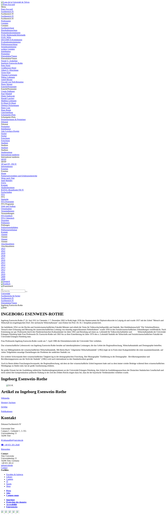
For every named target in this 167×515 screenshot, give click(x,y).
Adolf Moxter (6, 79)
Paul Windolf (6, 94)
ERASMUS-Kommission (11, 40)
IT (7, 481)
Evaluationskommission (11, 42)
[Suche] (2, 289)
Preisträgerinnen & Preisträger (13, 119)
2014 (3, 265)
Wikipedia (5, 398)
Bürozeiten (5, 449)
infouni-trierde (7, 465)
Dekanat (4, 122)
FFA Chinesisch (7, 218)
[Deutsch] (5, 281)
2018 (3, 256)
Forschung (5, 138)
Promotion (5, 54)
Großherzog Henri (8, 68)
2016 (3, 260)
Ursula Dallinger (8, 91)
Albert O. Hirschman (9, 70)
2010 (3, 274)
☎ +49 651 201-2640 (10, 445)
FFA (3, 194)
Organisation (6, 209)
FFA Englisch (6, 216)
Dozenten (5, 220)
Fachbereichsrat (7, 28)
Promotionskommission (10, 33)
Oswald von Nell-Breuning (12, 82)
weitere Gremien (8, 49)
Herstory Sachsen (8, 402)
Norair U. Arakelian (9, 61)
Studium (4, 143)
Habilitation (6, 51)
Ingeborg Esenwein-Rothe (12, 63)
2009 (3, 277)
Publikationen (6, 411)
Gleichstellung (7, 112)
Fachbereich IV (7, 11)
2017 (3, 258)
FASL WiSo (6, 37)
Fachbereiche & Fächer (10, 296)
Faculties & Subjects (14, 474)
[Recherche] (26, 291)
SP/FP (3, 159)
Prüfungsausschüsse (9, 44)
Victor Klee (6, 72)
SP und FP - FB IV (9, 164)
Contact (4, 468)
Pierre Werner (6, 84)
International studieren (10, 155)
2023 (3, 248)
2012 (3, 270)
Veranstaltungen (7, 211)
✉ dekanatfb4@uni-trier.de (12, 440)
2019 (3, 253)
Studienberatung (7, 187)
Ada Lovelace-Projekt (10, 131)
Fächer (4, 133)
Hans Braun (6, 110)
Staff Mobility (7, 180)
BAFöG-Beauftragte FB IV (12, 190)
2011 (3, 272)
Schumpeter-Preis (8, 115)
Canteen (9, 479)
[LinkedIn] (17, 513)
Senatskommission (8, 47)
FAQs (3, 183)
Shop (8, 486)
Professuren (6, 21)
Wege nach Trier (8, 178)
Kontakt (4, 185)
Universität (5, 293)
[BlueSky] (7, 513)
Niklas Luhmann (8, 77)
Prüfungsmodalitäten (9, 227)
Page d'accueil (7, 9)
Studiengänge (6, 152)
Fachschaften (6, 192)
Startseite (4, 199)
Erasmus (4, 169)
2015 (3, 263)
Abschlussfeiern (7, 244)
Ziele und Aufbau (8, 206)
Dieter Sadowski (8, 96)
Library (9, 477)
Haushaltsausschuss (9, 30)
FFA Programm (7, 202)
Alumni (4, 234)
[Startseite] (15, 2)
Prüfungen (5, 223)
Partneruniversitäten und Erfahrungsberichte (19, 176)
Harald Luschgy (7, 98)
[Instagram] (14, 513)
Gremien (4, 23)
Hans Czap (5, 108)
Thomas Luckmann (9, 75)
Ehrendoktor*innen (9, 56)
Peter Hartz (5, 65)
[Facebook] (3, 513)
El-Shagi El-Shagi (8, 103)
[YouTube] (10, 513)
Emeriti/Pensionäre (9, 87)
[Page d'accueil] (8, 4)
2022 (3, 251)
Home (3, 173)
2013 (3, 267)
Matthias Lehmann (8, 101)
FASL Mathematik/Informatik (13, 35)
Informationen (7, 166)
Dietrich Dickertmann (10, 105)
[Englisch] (5, 284)
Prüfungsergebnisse (9, 230)
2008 (3, 279)
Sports (8, 484)
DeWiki (4, 407)
